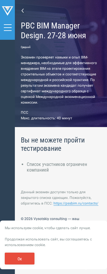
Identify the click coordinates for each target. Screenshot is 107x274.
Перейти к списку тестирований (22, 10)
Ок (20, 258)
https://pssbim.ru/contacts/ (76, 203)
